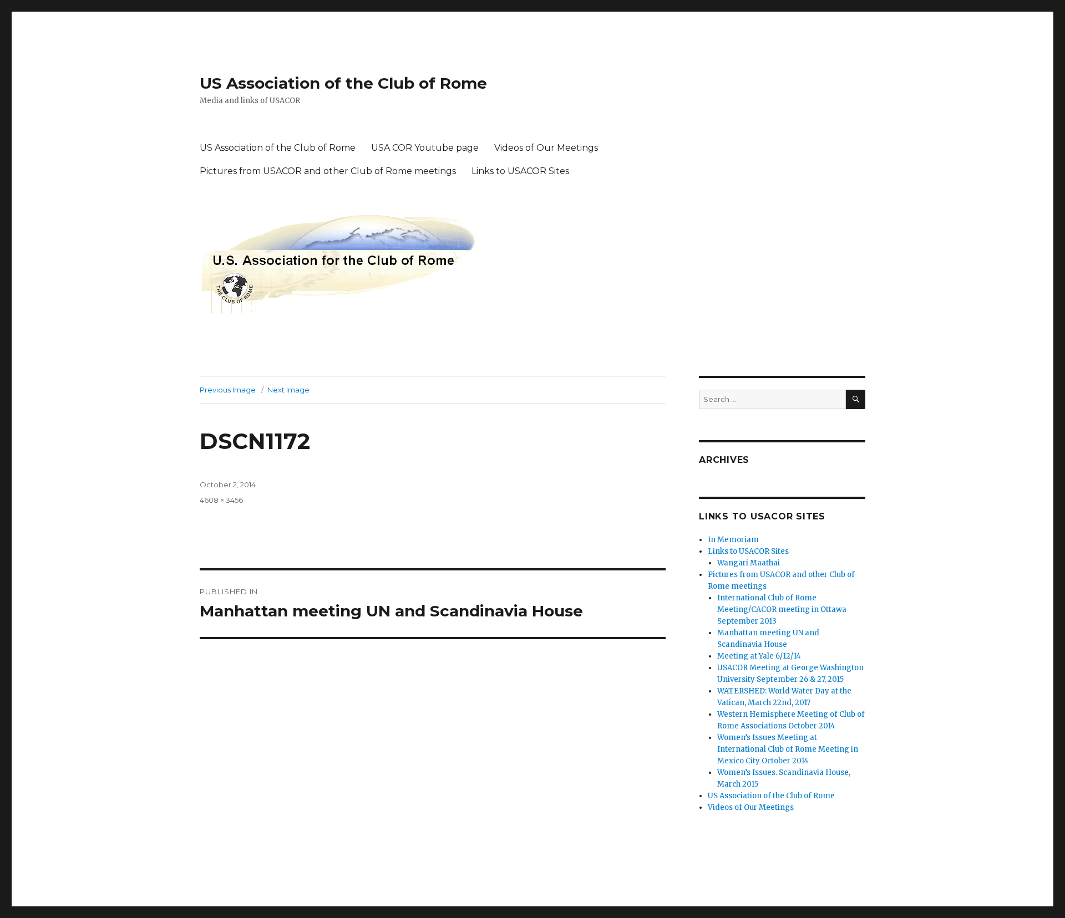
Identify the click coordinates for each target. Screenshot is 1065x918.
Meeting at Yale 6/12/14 (759, 656)
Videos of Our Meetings (546, 147)
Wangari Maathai (748, 563)
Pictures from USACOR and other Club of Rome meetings (328, 171)
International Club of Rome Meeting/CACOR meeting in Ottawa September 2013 (781, 609)
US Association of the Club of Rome (343, 83)
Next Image (288, 389)
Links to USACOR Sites (520, 171)
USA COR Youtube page (425, 147)
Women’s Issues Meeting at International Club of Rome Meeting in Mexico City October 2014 (787, 749)
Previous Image (228, 389)
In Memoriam (733, 539)
